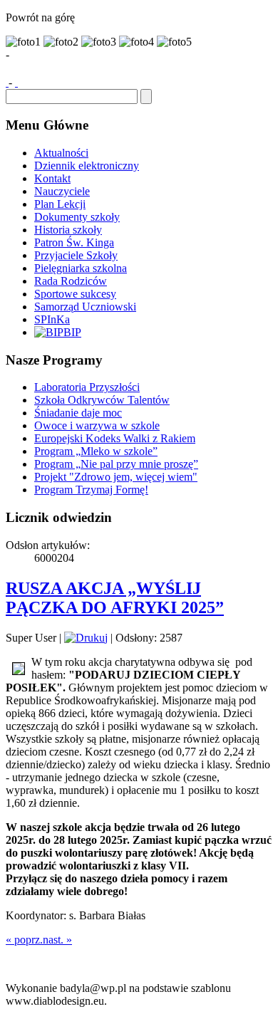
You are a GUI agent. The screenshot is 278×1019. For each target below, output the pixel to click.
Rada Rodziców (70, 281)
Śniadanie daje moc (78, 413)
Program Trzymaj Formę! (91, 490)
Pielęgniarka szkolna (80, 268)
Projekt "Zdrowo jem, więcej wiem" (115, 477)
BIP (72, 332)
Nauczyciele (62, 191)
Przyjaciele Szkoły (76, 255)
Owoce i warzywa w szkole (97, 425)
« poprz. (24, 940)
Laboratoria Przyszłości (87, 387)
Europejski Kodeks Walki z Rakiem (114, 438)
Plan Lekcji (60, 204)
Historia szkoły (68, 230)
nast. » (57, 940)
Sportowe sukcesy (75, 294)
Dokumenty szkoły (77, 217)
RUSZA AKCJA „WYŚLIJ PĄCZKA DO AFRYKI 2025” (115, 598)
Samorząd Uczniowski (85, 307)
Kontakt (52, 178)
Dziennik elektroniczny (86, 166)
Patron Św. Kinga (74, 242)
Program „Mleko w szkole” (96, 451)
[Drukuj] (86, 638)
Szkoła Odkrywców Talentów (102, 400)
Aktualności (61, 153)
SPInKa (52, 319)
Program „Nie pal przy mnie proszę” (116, 464)
